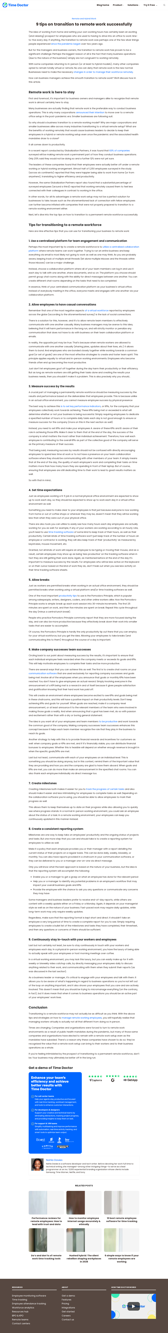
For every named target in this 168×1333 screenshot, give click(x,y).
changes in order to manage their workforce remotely (103, 72)
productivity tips (68, 595)
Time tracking (19, 1299)
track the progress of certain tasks (105, 789)
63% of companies (119, 150)
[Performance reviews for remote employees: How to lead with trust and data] (46, 1202)
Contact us (68, 1319)
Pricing (65, 1303)
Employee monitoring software (29, 1295)
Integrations (68, 1307)
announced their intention (90, 112)
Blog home (103, 5)
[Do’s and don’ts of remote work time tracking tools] (46, 1240)
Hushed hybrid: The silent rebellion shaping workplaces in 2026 (84, 1258)
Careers (66, 1315)
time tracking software (61, 532)
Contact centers (21, 1323)
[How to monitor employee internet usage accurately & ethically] (84, 1202)
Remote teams (20, 1319)
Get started (68, 1311)
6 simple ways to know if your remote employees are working (122, 1258)
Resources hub (20, 1311)
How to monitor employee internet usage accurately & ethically (84, 1221)
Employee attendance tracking (29, 1303)
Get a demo (68, 1295)
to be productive (108, 721)
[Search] (164, 5)
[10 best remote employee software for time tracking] (121, 1202)
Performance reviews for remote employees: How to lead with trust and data (46, 1221)
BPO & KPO (17, 1315)
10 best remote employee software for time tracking (121, 1220)
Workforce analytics (23, 1307)
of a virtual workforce (96, 310)
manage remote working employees (82, 1017)
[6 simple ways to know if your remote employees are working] (121, 1240)
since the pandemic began (66, 43)
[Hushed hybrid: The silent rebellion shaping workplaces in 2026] (84, 1240)
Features (66, 1299)
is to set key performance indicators (81, 406)
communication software (43, 673)
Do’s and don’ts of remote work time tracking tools (46, 1257)
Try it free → (151, 5)
